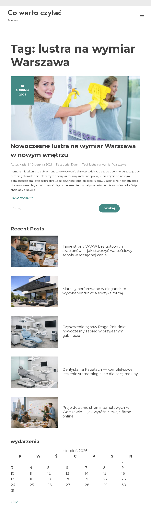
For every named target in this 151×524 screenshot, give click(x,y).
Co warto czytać (35, 12)
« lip (14, 501)
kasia (23, 164)
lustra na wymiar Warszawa (107, 164)
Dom (74, 164)
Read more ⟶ (22, 197)
